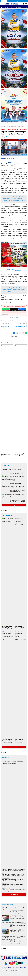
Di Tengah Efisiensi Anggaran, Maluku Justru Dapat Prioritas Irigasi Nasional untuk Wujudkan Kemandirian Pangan (18, 499)
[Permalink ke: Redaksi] (2, 136)
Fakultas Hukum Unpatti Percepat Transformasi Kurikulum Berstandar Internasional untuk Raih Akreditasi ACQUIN (20, 739)
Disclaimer (22, 967)
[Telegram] (22, 962)
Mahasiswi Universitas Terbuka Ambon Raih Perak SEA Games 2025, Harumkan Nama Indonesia (12, 884)
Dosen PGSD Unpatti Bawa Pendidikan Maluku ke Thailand (7, 626)
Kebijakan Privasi (14, 967)
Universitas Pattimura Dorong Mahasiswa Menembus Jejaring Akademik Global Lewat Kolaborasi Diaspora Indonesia (7, 739)
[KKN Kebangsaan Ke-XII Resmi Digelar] (11, 921)
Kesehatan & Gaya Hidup (15, 129)
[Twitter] (9, 962)
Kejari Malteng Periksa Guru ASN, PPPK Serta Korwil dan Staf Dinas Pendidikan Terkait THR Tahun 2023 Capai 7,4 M (17, 929)
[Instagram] (11, 962)
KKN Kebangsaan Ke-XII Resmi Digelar (17, 924)
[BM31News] (10, 4)
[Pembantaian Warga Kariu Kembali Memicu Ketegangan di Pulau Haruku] (5, 916)
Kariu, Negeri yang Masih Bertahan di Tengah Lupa (16, 911)
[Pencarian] (26, 4)
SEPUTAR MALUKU (5, 129)
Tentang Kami (10, 966)
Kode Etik (6, 967)
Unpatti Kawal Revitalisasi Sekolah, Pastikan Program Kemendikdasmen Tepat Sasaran (16, 471)
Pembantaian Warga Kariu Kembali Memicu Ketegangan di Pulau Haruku (18, 916)
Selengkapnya (13, 503)
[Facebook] (6, 962)
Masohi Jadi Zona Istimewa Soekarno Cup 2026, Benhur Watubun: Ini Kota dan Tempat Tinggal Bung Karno (13, 873)
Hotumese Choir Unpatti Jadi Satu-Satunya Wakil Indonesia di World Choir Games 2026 (19, 626)
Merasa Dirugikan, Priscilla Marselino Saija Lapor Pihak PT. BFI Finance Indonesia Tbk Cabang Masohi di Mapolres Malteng (18, 941)
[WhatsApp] (17, 962)
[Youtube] (14, 962)
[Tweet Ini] (17, 333)
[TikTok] (19, 962)
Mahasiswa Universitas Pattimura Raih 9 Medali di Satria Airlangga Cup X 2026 (13, 878)
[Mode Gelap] (24, 4)
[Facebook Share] (14, 333)
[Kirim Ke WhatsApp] (26, 333)
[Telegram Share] (23, 333)
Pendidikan (24, 129)
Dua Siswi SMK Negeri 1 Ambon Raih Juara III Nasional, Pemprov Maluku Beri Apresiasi (17, 489)
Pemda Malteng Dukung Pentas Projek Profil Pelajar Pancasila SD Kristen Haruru (21, 326)
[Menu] (2, 4)
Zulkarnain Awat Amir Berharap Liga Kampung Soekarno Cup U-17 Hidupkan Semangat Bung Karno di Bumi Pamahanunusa (13, 868)
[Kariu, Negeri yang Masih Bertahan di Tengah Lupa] (14, 907)
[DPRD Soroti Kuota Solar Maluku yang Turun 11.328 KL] (7, 396)
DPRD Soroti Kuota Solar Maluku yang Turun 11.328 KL (7, 453)
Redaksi (6, 136)
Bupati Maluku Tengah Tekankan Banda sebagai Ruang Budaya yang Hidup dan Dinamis (13, 889)
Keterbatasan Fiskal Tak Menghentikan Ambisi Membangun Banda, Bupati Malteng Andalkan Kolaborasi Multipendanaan (17, 481)
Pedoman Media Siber (21, 966)
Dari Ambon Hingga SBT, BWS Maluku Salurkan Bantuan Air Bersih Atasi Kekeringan (21, 453)
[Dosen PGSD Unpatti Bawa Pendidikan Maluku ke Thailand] (7, 569)
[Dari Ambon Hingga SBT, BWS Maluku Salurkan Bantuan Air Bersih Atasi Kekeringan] (21, 396)
